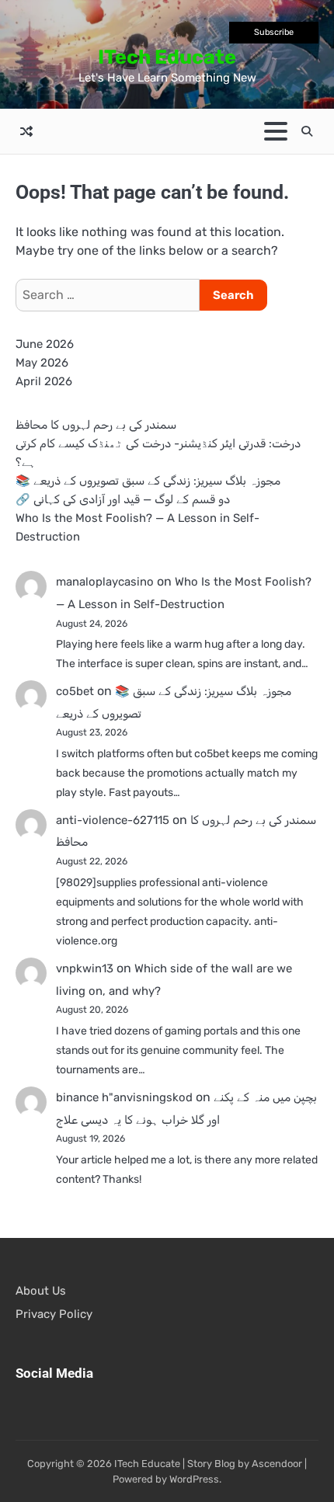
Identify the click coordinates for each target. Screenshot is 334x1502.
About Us (41, 1291)
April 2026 (44, 381)
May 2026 (42, 363)
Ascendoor (277, 1463)
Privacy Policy (54, 1314)
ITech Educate (167, 56)
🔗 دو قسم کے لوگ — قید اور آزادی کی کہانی (123, 499)
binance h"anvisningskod (124, 1097)
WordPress (194, 1479)
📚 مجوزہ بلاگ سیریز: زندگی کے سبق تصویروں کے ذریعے (148, 481)
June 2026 (45, 344)
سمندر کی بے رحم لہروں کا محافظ (96, 425)
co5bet (75, 691)
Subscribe (274, 32)
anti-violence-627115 (112, 820)
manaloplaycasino (105, 582)
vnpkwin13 (84, 968)
